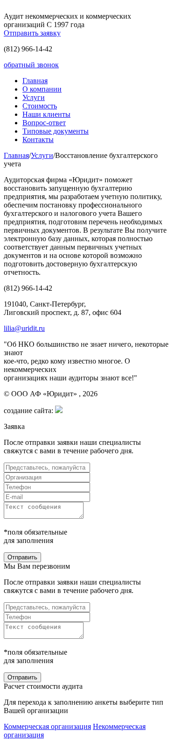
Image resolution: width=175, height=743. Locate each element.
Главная (35, 81)
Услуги (33, 97)
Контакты (38, 139)
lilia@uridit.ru (24, 328)
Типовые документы (55, 131)
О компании (42, 89)
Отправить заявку (32, 33)
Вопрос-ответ (44, 123)
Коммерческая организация (47, 726)
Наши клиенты (46, 114)
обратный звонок (31, 65)
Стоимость (39, 106)
